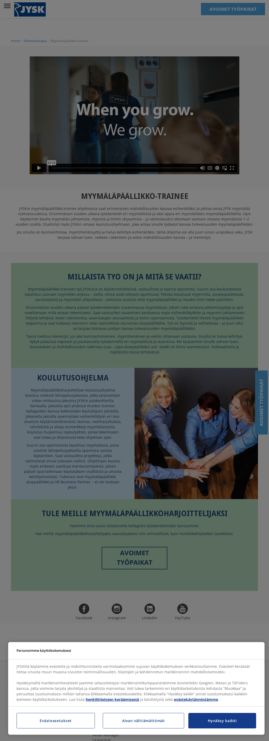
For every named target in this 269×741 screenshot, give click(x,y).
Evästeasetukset (56, 720)
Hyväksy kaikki (222, 720)
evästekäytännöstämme (196, 699)
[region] (136, 688)
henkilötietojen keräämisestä (112, 699)
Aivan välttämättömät (143, 720)
